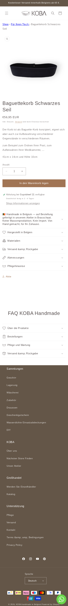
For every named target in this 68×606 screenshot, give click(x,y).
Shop (5, 24)
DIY (9, 430)
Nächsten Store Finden (20, 458)
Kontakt (11, 530)
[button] (6, 13)
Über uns (12, 450)
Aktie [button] (8, 276)
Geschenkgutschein (18, 415)
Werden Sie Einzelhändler (21, 486)
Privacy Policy (14, 545)
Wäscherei (12, 392)
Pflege (10, 515)
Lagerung (12, 385)
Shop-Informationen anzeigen (23, 203)
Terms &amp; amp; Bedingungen (25, 537)
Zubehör (11, 400)
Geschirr (11, 377)
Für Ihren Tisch (20, 24)
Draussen (12, 407)
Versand (18, 122)
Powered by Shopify (51, 604)
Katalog (11, 494)
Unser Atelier (14, 466)
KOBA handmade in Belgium (28, 604)
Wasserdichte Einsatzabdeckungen (26, 422)
